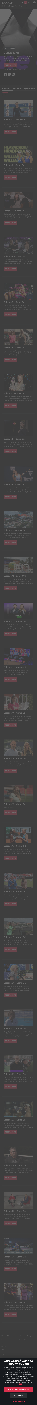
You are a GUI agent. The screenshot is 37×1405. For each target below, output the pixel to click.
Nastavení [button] (18, 1395)
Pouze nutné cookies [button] (18, 1402)
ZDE (20, 1384)
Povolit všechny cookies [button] (18, 1389)
